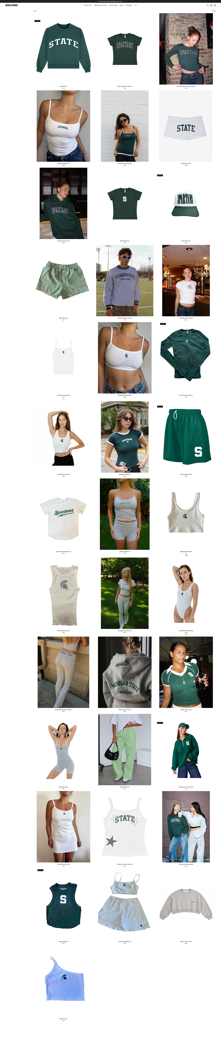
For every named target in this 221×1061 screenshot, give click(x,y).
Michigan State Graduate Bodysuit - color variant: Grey (186, 634)
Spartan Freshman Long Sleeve (186, 395)
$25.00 (125, 397)
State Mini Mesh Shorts (186, 163)
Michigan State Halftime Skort (124, 941)
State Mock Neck (63, 86)
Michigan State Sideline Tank (186, 551)
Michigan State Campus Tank (63, 474)
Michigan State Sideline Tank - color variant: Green (186, 555)
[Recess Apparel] (11, 5)
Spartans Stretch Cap (186, 240)
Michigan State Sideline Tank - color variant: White (185, 555)
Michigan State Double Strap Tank (125, 163)
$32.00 (63, 165)
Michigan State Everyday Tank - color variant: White (63, 399)
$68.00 (63, 242)
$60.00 (63, 866)
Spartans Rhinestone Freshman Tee (124, 86)
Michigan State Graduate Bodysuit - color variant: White (185, 634)
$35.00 (186, 632)
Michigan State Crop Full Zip (125, 709)
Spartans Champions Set (124, 551)
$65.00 (63, 553)
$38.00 (125, 88)
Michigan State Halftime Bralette (125, 395)
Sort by (35, 11)
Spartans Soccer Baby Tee (124, 474)
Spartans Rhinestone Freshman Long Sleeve (186, 86)
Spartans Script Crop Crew (186, 941)
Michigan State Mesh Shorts (186, 474)
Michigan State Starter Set (186, 709)
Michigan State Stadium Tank (63, 163)
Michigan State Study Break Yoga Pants (63, 709)
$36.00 (186, 242)
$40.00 (186, 88)
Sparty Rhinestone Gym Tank (63, 630)
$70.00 (125, 319)
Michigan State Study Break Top (124, 630)
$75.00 (63, 88)
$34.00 (186, 553)
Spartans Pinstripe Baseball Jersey (63, 551)
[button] (100, 5)
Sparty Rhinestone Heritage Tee (186, 318)
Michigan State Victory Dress (63, 864)
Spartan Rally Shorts (63, 318)
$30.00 (125, 242)
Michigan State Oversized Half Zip (186, 787)
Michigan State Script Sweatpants (186, 864)
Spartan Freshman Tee (124, 240)
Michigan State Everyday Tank (63, 395)
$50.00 (63, 711)
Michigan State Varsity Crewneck (125, 318)
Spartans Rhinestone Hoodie (63, 240)
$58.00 (125, 711)
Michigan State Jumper (63, 787)
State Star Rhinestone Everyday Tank (125, 864)
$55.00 (186, 788)
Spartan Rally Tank (63, 1018)
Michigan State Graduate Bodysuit (186, 630)
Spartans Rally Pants (124, 787)
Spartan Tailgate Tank (63, 941)
